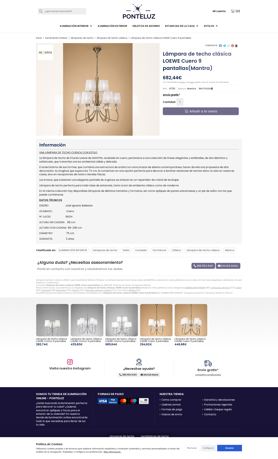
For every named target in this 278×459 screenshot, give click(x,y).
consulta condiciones (208, 374)
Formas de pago (172, 409)
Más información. (112, 451)
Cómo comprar (171, 400)
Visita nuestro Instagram (70, 368)
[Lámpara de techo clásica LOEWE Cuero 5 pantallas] (191, 320)
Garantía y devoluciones (219, 400)
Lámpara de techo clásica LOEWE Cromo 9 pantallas (120, 340)
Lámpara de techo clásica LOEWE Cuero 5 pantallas (190, 340)
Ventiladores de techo (155, 436)
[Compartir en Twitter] (224, 45)
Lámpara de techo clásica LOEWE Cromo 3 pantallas (51, 340)
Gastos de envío (172, 414)
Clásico (75, 290)
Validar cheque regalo (218, 409)
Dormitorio (61, 290)
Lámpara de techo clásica (98, 290)
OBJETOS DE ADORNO (146, 26)
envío (183, 82)
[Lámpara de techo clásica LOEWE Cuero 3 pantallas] (156, 320)
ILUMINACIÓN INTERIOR (74, 26)
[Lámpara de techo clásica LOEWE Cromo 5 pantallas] (87, 320)
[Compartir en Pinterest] (232, 45)
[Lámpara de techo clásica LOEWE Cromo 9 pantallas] (122, 320)
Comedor (46, 290)
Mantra (132, 290)
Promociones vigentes (218, 404)
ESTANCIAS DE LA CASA (180, 26)
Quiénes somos (171, 404)
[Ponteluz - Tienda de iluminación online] (139, 11)
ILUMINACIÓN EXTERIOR (112, 26)
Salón (238, 287)
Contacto (210, 414)
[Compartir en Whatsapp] (228, 45)
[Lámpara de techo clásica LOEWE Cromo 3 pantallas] (52, 320)
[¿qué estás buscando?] (62, 11)
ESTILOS (209, 26)
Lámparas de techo (220, 287)
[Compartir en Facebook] (220, 45)
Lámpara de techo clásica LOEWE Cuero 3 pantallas (155, 340)
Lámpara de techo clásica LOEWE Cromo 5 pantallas (86, 340)
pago (192, 82)
